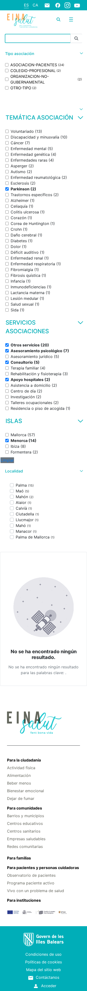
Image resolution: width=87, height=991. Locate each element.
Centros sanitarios (23, 831)
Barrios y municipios (25, 815)
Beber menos (19, 783)
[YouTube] (77, 5)
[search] (58, 19)
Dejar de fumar (20, 798)
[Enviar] (76, 38)
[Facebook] (58, 5)
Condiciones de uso (43, 954)
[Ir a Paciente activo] (22, 20)
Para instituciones (24, 900)
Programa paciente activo (30, 883)
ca (35, 5)
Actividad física (21, 767)
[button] (43, 53)
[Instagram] (67, 5)
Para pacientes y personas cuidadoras (43, 867)
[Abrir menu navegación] (71, 19)
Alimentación (19, 775)
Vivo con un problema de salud (35, 890)
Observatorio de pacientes (31, 875)
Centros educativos (25, 823)
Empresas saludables (26, 838)
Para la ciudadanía (24, 760)
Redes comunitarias (25, 846)
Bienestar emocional (25, 790)
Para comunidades (24, 808)
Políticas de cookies (43, 962)
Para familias (19, 858)
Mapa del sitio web (43, 969)
